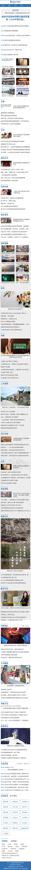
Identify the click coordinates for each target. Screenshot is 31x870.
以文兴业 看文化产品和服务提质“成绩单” (13, 141)
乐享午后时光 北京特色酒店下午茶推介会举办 (14, 715)
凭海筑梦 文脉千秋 (12, 54)
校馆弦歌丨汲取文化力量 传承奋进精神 (12, 502)
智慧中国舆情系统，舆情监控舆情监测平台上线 (17, 13)
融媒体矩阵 (24, 828)
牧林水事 (5, 812)
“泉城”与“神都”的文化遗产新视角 (10, 422)
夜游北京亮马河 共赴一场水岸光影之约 (15, 645)
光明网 (3, 851)
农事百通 (5, 817)
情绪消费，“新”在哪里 (7, 316)
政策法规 (5, 801)
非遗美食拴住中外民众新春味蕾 (10, 717)
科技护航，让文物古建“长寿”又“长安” (12, 620)
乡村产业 (24, 807)
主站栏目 (4, 796)
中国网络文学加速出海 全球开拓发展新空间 (13, 617)
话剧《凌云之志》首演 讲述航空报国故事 (13, 177)
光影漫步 (4, 626)
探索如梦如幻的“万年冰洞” (8, 282)
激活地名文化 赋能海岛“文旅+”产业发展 (12, 425)
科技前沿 (24, 812)
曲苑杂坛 (4, 726)
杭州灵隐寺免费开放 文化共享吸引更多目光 (13, 273)
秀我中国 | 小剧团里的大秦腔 (15, 746)
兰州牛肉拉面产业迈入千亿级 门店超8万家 (15, 708)
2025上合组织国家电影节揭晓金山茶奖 (12, 580)
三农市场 (24, 817)
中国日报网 (24, 846)
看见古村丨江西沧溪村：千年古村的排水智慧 (13, 95)
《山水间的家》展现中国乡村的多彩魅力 (13, 419)
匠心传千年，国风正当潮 (14, 50)
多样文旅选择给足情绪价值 (13, 40)
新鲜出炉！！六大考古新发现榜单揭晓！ (13, 447)
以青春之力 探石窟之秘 (7, 614)
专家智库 (5, 807)
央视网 (22, 844)
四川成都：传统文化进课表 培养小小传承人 (13, 695)
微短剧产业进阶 (5, 367)
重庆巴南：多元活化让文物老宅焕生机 (16, 45)
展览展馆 (4, 489)
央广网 (3, 846)
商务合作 (15, 828)
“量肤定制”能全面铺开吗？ (15, 309)
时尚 (15, 5)
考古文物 (4, 434)
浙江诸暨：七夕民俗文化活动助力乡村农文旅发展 (15, 152)
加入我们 (24, 823)
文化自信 (15, 817)
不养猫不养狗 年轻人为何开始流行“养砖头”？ (14, 313)
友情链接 (5, 841)
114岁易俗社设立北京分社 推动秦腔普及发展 (14, 749)
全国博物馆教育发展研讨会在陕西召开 (12, 508)
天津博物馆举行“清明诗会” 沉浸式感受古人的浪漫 (15, 477)
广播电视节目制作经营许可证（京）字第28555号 (15, 868)
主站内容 (4, 764)
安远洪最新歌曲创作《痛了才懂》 (11, 752)
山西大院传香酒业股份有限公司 (10, 853)
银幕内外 (4, 516)
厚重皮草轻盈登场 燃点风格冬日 (10, 327)
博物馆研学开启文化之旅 (8, 144)
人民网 (9, 844)
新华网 (15, 844)
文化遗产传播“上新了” (7, 372)
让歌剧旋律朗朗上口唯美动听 (9, 180)
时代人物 (15, 807)
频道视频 (4, 243)
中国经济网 (13, 848)
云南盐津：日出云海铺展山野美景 (10, 263)
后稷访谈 (15, 801)
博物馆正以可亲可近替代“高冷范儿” (11, 505)
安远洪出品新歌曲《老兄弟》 (9, 755)
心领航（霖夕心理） (7, 857)
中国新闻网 (21, 848)
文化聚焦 (4, 663)
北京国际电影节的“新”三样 (9, 577)
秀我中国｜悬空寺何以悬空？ (15, 571)
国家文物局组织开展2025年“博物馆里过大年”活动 (15, 510)
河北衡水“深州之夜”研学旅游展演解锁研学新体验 (15, 149)
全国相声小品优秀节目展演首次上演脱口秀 (13, 758)
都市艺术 (4, 158)
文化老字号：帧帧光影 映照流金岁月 (11, 657)
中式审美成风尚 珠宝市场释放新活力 (11, 329)
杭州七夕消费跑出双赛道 (8, 321)
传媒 (2, 336)
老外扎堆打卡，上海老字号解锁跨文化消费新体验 (15, 147)
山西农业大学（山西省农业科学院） (11, 855)
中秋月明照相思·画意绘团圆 (9, 654)
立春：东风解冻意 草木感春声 (9, 417)
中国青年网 (4, 848)
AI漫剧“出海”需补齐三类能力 (9, 361)
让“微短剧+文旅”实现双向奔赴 (10, 378)
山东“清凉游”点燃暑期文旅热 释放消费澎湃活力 (14, 66)
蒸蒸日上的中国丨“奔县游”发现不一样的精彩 (13, 253)
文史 (22, 5)
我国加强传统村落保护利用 (9, 428)
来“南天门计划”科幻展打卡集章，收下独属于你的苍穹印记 (21, 495)
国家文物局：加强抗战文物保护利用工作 (13, 450)
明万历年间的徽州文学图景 (9, 483)
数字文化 (4, 589)
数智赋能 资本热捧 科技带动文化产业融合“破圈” (15, 612)
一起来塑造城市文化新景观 (9, 175)
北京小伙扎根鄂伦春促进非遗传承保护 (14, 209)
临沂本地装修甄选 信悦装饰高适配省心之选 (13, 234)
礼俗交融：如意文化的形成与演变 (11, 472)
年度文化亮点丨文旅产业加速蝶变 (11, 124)
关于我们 (13, 796)
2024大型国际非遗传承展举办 (9, 206)
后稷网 (3, 844)
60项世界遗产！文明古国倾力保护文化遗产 (13, 692)
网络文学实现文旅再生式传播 (9, 375)
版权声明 (5, 828)
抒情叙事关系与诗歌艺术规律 (9, 480)
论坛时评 (15, 812)
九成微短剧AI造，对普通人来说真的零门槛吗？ (15, 364)
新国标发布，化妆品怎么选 (9, 318)
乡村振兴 (24, 801)
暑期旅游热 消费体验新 (11, 30)
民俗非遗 (4, 187)
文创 (9, 5)
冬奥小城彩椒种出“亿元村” (15, 769)
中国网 (17, 846)
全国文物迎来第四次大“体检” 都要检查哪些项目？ (15, 453)
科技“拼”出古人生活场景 (8, 411)
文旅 (3, 5)
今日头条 (10, 851)
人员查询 (5, 833)
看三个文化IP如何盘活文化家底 (10, 86)
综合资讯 (4, 215)
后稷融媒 (14, 841)
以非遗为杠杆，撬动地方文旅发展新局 (18, 35)
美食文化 (4, 704)
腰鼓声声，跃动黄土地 (7, 203)
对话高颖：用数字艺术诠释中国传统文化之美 (16, 608)
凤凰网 (17, 851)
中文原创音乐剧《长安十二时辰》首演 (12, 169)
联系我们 (15, 823)
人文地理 (4, 384)
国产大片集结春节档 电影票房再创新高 (14, 583)
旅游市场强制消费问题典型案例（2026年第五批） (15, 121)
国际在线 (10, 846)
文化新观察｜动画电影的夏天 (9, 76)
